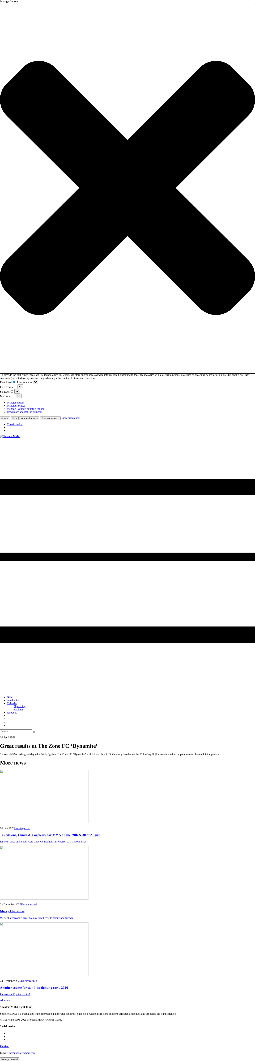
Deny (14, 418)
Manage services (16, 405)
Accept (4, 418)
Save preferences (50, 418)
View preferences (29, 418)
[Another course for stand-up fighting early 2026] (127, 949)
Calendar (12, 703)
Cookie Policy (15, 424)
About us (12, 712)
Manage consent (9, 1059)
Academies (13, 700)
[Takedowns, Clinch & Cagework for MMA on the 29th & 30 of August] (127, 797)
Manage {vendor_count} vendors (25, 408)
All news (5, 1000)
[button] (127, 188)
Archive (18, 709)
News (10, 697)
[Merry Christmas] (127, 873)
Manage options (15, 402)
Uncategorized (22, 828)
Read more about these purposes (24, 411)
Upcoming (20, 706)
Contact (4, 1046)
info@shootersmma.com (22, 1052)
